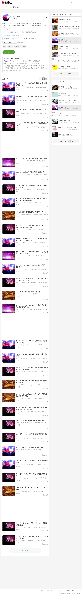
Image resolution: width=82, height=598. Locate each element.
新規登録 (49, 590)
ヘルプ (79, 590)
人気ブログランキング (7, 3)
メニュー (78, 3)
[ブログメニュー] (46, 17)
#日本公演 (16, 46)
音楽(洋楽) (7, 38)
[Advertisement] (25, 144)
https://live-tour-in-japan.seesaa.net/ (11, 35)
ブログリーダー (62, 590)
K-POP (25, 38)
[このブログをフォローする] (8, 52)
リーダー (66, 3)
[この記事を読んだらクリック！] (45, 90)
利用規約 (74, 590)
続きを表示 (25, 550)
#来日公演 (10, 46)
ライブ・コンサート (9, 42)
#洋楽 (4, 46)
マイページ (55, 590)
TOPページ (44, 590)
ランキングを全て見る (66, 74)
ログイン (72, 3)
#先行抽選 (23, 46)
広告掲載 (69, 590)
